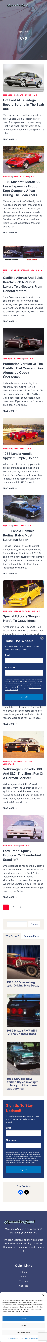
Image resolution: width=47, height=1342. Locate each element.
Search (34, 924)
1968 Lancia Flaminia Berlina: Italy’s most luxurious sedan (18, 535)
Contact (23, 1285)
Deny (23, 1325)
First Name (11, 1140)
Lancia (23, 449)
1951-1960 (7, 449)
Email (8, 1128)
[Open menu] (38, 5)
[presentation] (23, 78)
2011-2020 (7, 359)
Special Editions (22, 611)
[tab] (12, 936)
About (23, 1276)
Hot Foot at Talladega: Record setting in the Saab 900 (23, 104)
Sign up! (23, 1169)
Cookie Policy (13, 1338)
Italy (16, 177)
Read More (10, 139)
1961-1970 (7, 526)
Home (23, 1272)
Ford (16, 846)
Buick (16, 270)
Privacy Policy (25, 1338)
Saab (20, 95)
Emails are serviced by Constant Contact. (22, 1162)
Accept (23, 1319)
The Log (23, 1281)
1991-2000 (7, 95)
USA (32, 270)
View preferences (23, 1332)
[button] (43, 1295)
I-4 (15, 95)
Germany (18, 761)
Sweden (28, 95)
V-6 (35, 95)
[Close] (42, 638)
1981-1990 (7, 270)
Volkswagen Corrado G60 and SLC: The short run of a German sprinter (23, 773)
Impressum (34, 1338)
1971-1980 (7, 177)
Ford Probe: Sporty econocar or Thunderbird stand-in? (22, 855)
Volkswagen (9, 764)
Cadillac (25, 270)
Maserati (24, 177)
